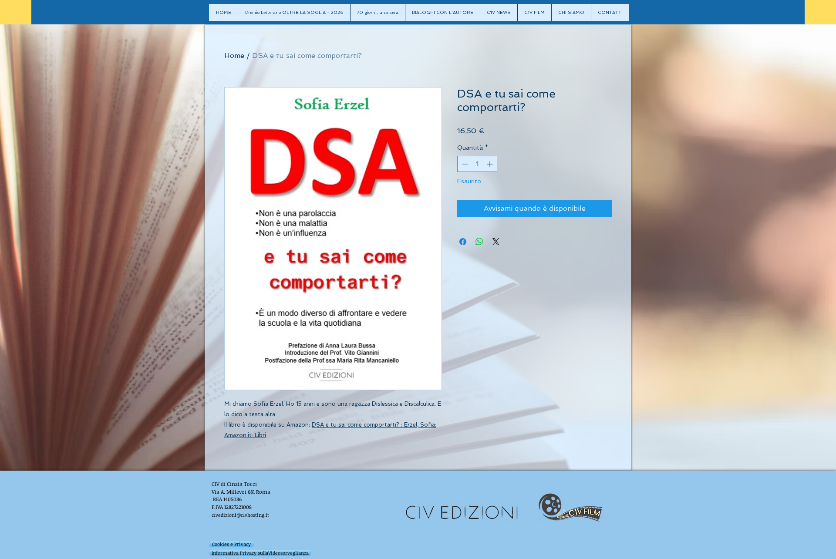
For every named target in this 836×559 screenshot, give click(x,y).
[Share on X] (496, 241)
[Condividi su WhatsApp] (479, 241)
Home (234, 55)
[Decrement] (463, 164)
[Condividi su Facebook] (463, 241)
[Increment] (490, 164)
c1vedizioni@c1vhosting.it (240, 515)
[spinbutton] (477, 164)
